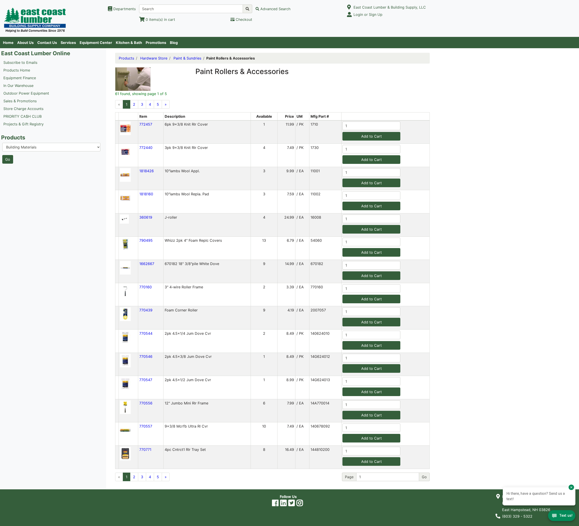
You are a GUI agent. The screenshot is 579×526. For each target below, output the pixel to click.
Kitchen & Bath (129, 42)
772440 (145, 147)
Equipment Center (96, 42)
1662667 (146, 263)
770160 (145, 287)
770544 (145, 333)
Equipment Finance (19, 78)
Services (68, 42)
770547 (145, 380)
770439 (145, 310)
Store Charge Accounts (23, 108)
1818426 (146, 171)
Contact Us (47, 42)
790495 (146, 240)
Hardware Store (153, 58)
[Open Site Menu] (349, 7)
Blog (174, 42)
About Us (25, 42)
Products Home (16, 70)
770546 (145, 356)
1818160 (146, 194)
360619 (145, 217)
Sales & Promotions (20, 101)
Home (8, 42)
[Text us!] (561, 516)
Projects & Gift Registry (23, 124)
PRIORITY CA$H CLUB (22, 116)
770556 (145, 403)
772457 (145, 124)
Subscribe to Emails (20, 62)
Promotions (156, 42)
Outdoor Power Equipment (26, 93)
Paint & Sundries (187, 58)
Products (126, 58)
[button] (125, 128)
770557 (145, 426)
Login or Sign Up (368, 14)
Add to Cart (371, 136)
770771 (145, 449)
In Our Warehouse (18, 85)
